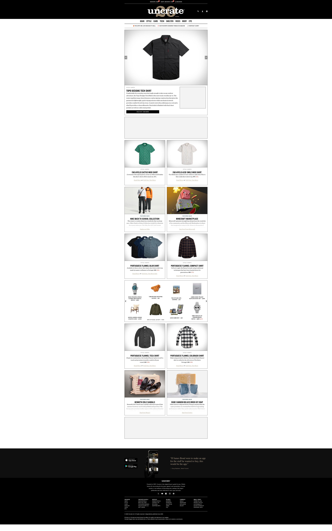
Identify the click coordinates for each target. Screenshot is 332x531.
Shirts (133, 87)
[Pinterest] (174, 493)
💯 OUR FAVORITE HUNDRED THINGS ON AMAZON (171, 26)
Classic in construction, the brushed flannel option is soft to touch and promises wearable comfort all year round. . (144, 360)
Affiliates (183, 504)
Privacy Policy (198, 502)
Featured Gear (145, 216)
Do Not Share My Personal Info (199, 506)
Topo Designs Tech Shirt (138, 90)
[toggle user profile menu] (202, 11)
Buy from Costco (187, 412)
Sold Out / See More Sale (149, 273)
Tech (162, 21)
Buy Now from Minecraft (187, 229)
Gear (142, 21)
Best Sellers (142, 502)
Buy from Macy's (145, 412)
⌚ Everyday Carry (193, 26)
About (182, 501)
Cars (155, 21)
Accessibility (198, 504)
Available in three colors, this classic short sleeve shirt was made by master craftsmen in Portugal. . (145, 269)
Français (169, 502)
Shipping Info (156, 505)
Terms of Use (198, 501)
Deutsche (169, 504)
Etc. (125, 508)
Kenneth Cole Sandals (145, 402)
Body (184, 21)
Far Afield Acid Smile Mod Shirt (187, 172)
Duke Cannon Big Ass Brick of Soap (187, 402)
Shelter (169, 21)
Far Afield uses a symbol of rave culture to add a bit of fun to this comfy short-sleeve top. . (187, 176)
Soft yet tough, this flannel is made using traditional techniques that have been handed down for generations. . (187, 270)
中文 (167, 507)
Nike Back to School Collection (144, 218)
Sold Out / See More (149, 180)
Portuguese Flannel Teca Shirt (144, 355)
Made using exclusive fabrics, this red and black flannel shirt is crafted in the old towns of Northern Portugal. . (187, 360)
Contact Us (155, 502)
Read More (137, 180)
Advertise (183, 502)
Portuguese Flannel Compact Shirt (187, 265)
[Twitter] (158, 493)
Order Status (156, 501)
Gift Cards (141, 507)
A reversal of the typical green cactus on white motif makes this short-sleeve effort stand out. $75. (145, 176)
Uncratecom (154, 2)
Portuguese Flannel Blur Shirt (144, 265)
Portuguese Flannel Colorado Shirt (187, 355)
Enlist (182, 505)
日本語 (167, 505)
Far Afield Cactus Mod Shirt (145, 172)
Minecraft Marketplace (187, 218)
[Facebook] (166, 493)
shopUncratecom (167, 2)
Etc (190, 21)
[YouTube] (162, 493)
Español (168, 501)
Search (198, 11)
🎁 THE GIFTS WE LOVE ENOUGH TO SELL (144, 26)
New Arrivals (142, 501)
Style (149, 21)
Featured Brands (143, 504)
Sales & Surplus (143, 505)
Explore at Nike (145, 229)
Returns (155, 504)
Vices (177, 21)
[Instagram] (170, 493)
